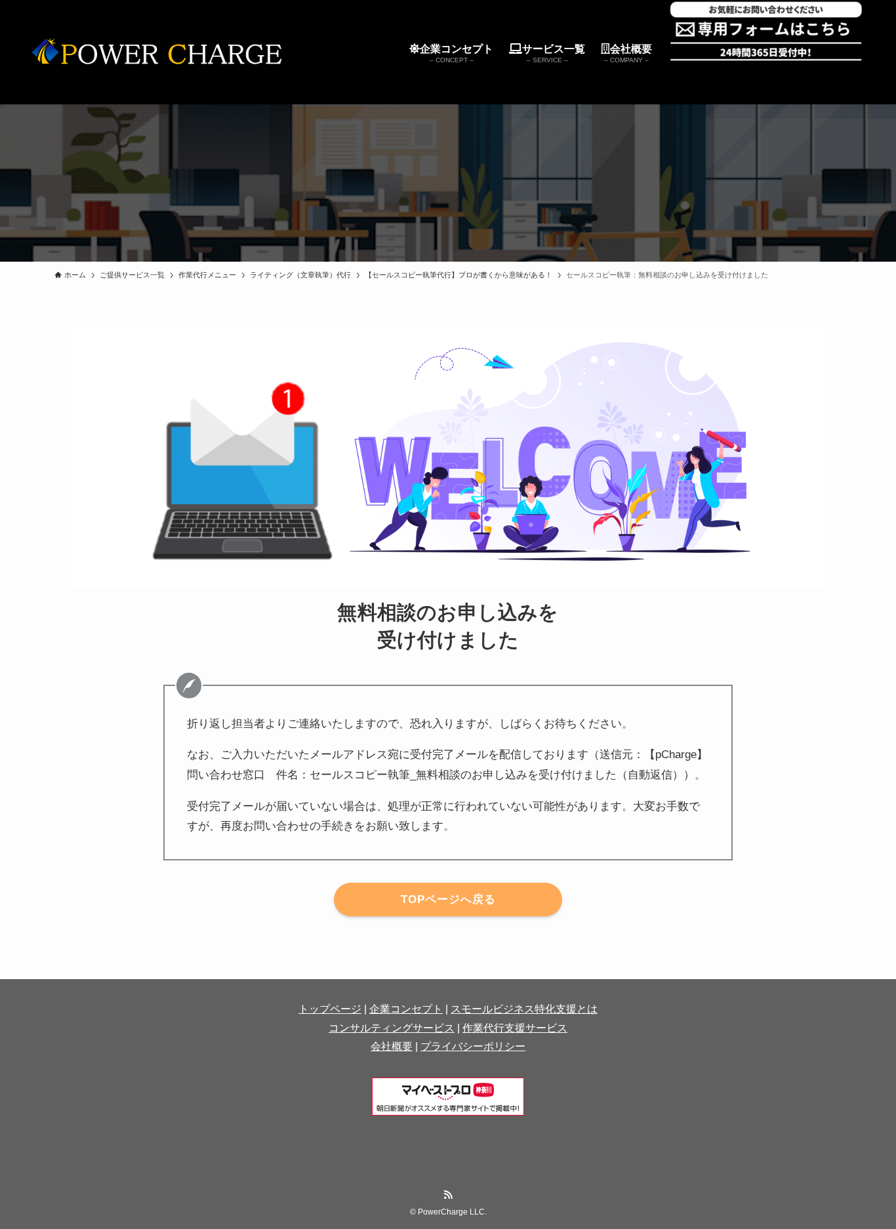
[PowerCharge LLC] (162, 52)
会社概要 (392, 1046)
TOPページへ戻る (448, 899)
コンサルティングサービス (392, 1028)
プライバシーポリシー (472, 1046)
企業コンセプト (406, 1009)
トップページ (329, 1009)
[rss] (448, 1195)
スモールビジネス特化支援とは (524, 1009)
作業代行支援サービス (514, 1028)
